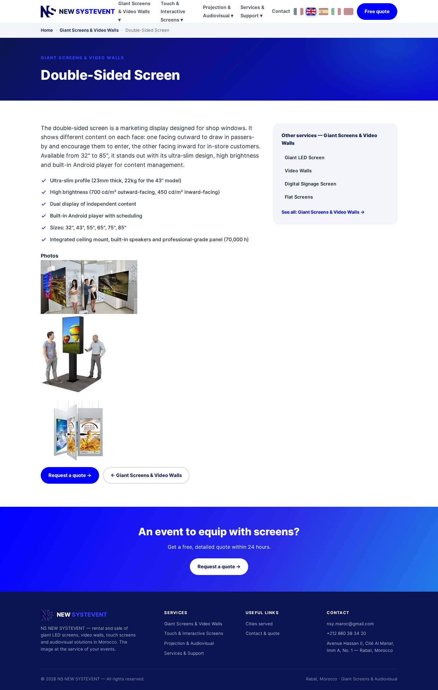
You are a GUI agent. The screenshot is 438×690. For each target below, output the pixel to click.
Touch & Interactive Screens (193, 633)
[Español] (323, 11)
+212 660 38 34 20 (346, 633)
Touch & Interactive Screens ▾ (173, 12)
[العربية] (348, 11)
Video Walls (298, 171)
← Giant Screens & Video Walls (146, 475)
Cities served (259, 623)
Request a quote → (69, 475)
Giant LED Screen (304, 157)
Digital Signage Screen (310, 184)
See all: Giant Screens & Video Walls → (323, 212)
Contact (281, 11)
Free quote (377, 11)
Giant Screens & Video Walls (89, 30)
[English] (311, 11)
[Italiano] (336, 11)
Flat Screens (299, 197)
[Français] (298, 11)
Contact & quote (263, 633)
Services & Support (184, 653)
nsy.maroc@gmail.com (350, 623)
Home (47, 30)
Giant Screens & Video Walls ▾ (134, 12)
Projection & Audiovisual (189, 643)
